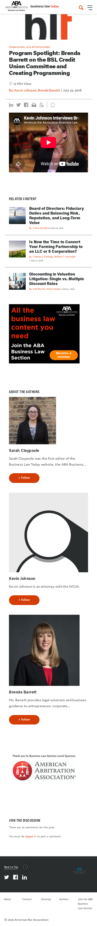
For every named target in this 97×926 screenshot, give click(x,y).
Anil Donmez (39, 289)
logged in (30, 836)
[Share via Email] (34, 105)
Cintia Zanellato (41, 228)
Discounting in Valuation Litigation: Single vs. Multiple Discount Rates (56, 278)
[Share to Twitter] (18, 105)
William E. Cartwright (65, 256)
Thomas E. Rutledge (43, 256)
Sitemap (46, 899)
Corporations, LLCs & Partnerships (29, 47)
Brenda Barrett (49, 90)
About (7, 899)
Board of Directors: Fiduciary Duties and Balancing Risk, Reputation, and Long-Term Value (56, 215)
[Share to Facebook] (26, 105)
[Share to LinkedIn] (11, 105)
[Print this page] (42, 105)
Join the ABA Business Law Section (85, 904)
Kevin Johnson (25, 90)
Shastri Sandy (54, 289)
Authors (64, 899)
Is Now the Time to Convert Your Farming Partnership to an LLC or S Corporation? (56, 246)
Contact (27, 899)
